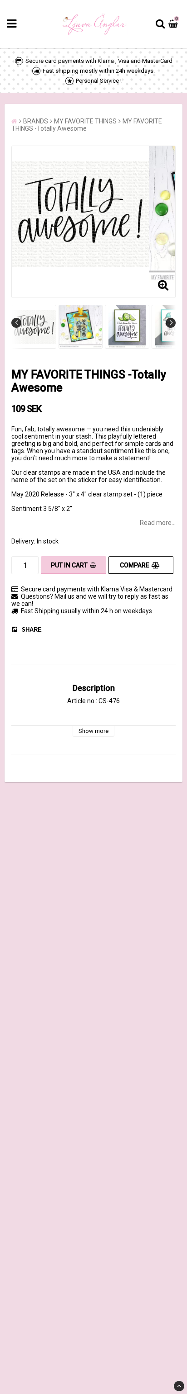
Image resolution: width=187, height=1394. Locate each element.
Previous (16, 323)
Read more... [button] (158, 522)
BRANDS (35, 121)
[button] (174, 24)
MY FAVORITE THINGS (85, 121)
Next (171, 323)
